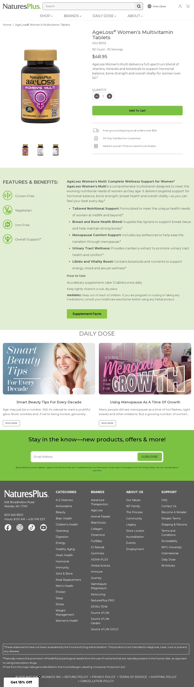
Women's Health (67, 620)
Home (7, 25)
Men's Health (64, 586)
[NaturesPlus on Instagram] (19, 528)
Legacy (131, 524)
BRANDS (72, 16)
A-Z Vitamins (64, 500)
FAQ (164, 500)
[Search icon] (139, 6)
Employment (135, 549)
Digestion (62, 537)
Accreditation (135, 537)
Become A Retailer (174, 512)
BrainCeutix (98, 522)
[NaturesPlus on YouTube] (43, 528)
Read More (11, 423)
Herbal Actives (100, 565)
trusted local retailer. (143, 146)
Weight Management (65, 612)
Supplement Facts (87, 314)
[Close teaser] (40, 676)
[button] (21, 682)
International (169, 553)
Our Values (133, 500)
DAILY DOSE (104, 16)
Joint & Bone (64, 573)
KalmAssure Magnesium (99, 586)
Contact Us (168, 506)
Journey (96, 578)
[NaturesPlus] (22, 6)
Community (134, 518)
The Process (134, 512)
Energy (60, 543)
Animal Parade (100, 516)
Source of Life (100, 612)
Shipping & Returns (174, 524)
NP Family (133, 506)
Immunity (62, 567)
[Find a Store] (160, 6)
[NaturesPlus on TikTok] (31, 528)
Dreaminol (98, 535)
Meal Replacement (68, 580)
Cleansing (62, 530)
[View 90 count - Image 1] (40, 86)
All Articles (168, 565)
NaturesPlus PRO (102, 600)
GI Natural (97, 547)
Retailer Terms (171, 518)
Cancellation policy (97, 681)
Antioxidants (64, 506)
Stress (60, 604)
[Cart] (187, 6)
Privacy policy (104, 677)
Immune (97, 571)
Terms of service (133, 677)
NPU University (171, 547)
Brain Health (64, 518)
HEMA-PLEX (99, 559)
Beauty (60, 512)
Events (130, 543)
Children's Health (67, 524)
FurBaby (96, 541)
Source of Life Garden (100, 621)
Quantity (99, 90)
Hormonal (62, 561)
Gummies (97, 553)
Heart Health (64, 555)
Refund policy (76, 677)
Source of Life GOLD (104, 629)
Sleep (59, 598)
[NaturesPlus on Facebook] (8, 528)
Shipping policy (164, 677)
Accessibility (169, 541)
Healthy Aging (65, 549)
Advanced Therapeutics (99, 502)
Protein (61, 592)
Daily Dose (168, 559)
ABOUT (134, 16)
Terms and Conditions (168, 533)
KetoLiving (98, 594)
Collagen (96, 529)
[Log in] (180, 6)
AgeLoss (96, 510)
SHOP (45, 16)
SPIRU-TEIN (99, 606)
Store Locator (135, 530)
